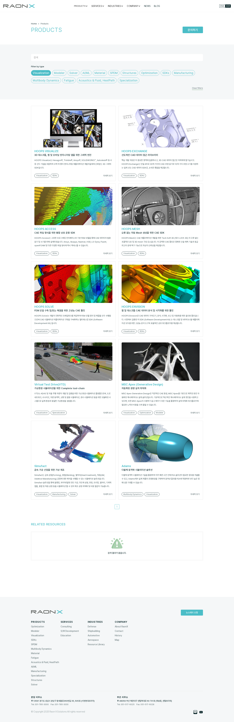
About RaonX (121, 626)
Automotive (94, 635)
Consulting (66, 626)
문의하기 (193, 30)
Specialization (38, 675)
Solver (34, 684)
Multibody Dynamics (41, 649)
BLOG (157, 6)
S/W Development (70, 631)
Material (35, 653)
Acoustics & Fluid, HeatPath (45, 662)
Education (66, 635)
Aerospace (93, 640)
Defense (92, 626)
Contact (119, 631)
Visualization (37, 635)
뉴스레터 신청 (192, 612)
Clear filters (197, 88)
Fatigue (35, 658)
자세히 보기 (107, 175)
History (118, 635)
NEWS (147, 6)
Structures (36, 680)
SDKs (33, 640)
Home (34, 23)
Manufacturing (38, 671)
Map (117, 640)
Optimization (37, 626)
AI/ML (34, 666)
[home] (19, 6)
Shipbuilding (94, 631)
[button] (81, 6)
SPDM (34, 644)
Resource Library (96, 644)
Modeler (35, 631)
